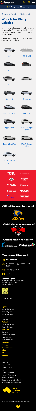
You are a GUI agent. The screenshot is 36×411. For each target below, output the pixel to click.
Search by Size (7, 312)
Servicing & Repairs (8, 335)
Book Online (7, 347)
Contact (5, 345)
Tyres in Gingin (7, 367)
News (4, 353)
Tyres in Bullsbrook (8, 365)
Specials (5, 342)
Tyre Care (5, 317)
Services (5, 330)
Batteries (5, 332)
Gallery (5, 355)
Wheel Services (7, 340)
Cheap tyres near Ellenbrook (11, 382)
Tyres (4, 307)
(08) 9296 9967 (12, 270)
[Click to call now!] (24, 2)
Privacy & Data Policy (13, 401)
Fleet (4, 350)
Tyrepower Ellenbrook (19, 7)
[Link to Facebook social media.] (18, 406)
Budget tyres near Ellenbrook (11, 380)
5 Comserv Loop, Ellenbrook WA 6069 (18, 265)
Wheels (5, 322)
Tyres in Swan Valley (9, 375)
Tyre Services (6, 337)
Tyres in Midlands (8, 372)
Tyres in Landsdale (8, 370)
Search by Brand (7, 314)
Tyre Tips (5, 319)
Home (5, 14)
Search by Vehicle (8, 309)
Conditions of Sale (25, 401)
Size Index (5, 362)
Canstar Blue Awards (9, 377)
